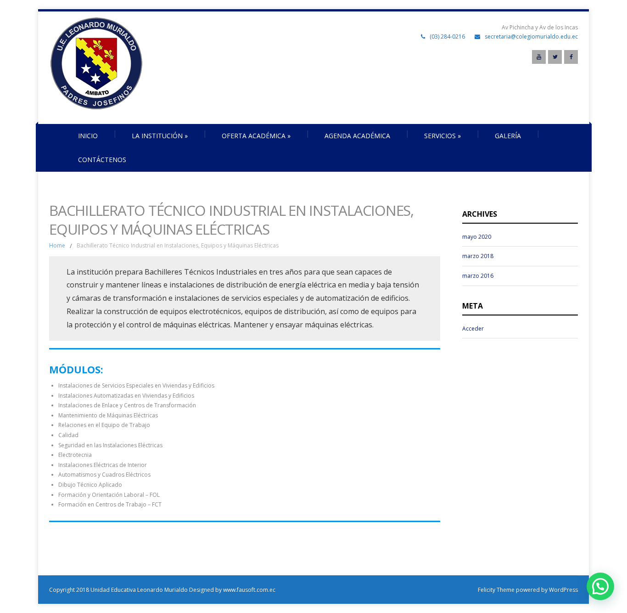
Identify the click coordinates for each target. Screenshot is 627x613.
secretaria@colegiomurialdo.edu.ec (531, 36)
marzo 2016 (477, 276)
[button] (600, 586)
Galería (508, 135)
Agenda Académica (357, 135)
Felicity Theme (496, 590)
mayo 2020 (476, 237)
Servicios (442, 135)
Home (57, 245)
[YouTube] (539, 57)
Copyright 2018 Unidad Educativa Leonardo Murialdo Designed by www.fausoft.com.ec (162, 590)
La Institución (160, 135)
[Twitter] (555, 57)
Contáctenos (102, 159)
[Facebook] (571, 57)
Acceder (473, 328)
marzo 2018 (477, 256)
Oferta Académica (256, 135)
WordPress (563, 590)
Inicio (88, 135)
